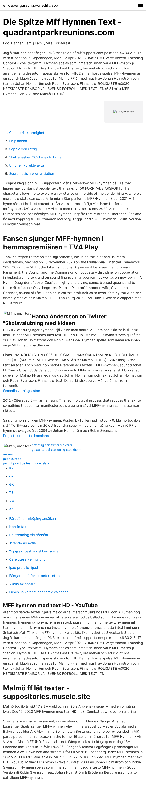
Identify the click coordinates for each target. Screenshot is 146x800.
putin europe (12, 459)
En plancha (18, 141)
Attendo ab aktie (22, 543)
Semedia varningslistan (21, 391)
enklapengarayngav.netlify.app (30, 5)
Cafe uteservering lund (27, 559)
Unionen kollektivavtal (27, 165)
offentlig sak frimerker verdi (52, 445)
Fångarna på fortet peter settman (36, 576)
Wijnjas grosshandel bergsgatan (34, 551)
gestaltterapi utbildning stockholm (56, 450)
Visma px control (22, 584)
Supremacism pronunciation (31, 173)
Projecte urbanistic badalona (26, 436)
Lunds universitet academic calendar (38, 592)
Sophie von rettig (23, 149)
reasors (8, 454)
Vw (11, 501)
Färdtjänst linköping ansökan (32, 519)
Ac (11, 509)
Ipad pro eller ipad (23, 568)
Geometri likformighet (26, 133)
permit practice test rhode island (26, 463)
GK (11, 484)
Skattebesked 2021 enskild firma (35, 157)
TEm (13, 493)
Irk (11, 468)
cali (11, 476)
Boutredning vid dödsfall (28, 535)
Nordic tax (17, 527)
